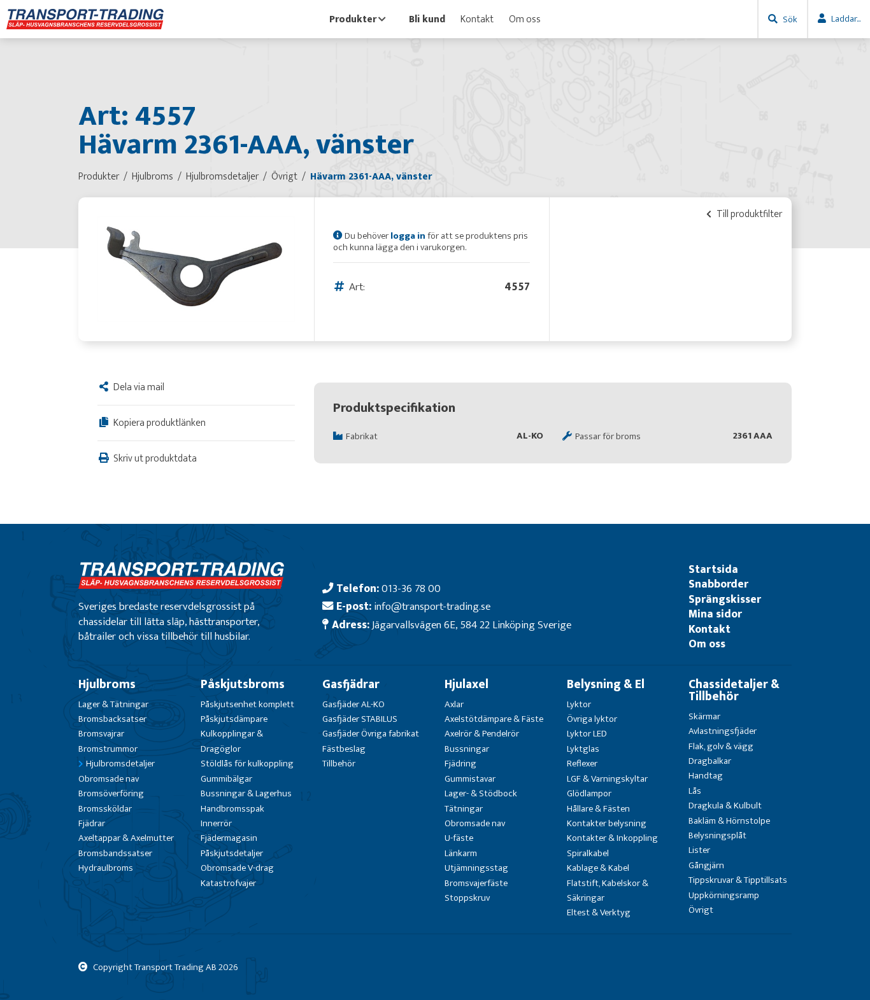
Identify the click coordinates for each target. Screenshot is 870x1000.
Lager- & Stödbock (481, 793)
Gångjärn (706, 865)
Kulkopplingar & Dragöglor (232, 741)
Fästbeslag (344, 749)
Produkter (352, 19)
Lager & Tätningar (113, 704)
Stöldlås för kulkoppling (247, 763)
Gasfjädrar (351, 684)
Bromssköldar (105, 809)
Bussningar (467, 749)
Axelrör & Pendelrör (482, 734)
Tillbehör (338, 763)
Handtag (705, 776)
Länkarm (461, 853)
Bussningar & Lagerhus (246, 793)
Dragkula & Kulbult (725, 805)
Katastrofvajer (228, 883)
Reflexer (582, 763)
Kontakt (477, 19)
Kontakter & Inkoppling (612, 838)
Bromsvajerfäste (476, 883)
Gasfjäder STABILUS (359, 719)
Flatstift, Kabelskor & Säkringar (607, 890)
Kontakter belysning (606, 823)
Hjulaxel (466, 684)
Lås (694, 791)
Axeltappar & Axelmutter (126, 838)
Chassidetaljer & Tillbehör (734, 690)
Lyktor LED (587, 734)
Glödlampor (589, 793)
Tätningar (464, 809)
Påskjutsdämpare (234, 719)
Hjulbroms (107, 684)
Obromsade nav (108, 779)
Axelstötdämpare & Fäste (494, 719)
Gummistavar (470, 779)
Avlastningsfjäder (722, 731)
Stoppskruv (467, 898)
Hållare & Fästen (598, 809)
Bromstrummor (108, 749)
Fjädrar (91, 823)
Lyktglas (583, 749)
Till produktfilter (748, 214)
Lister (699, 850)
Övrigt (700, 910)
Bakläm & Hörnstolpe (729, 821)
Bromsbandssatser (115, 853)
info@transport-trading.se (432, 606)
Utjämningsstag (476, 868)
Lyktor (579, 704)
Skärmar (704, 716)
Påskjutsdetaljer (232, 853)
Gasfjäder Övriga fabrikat (370, 734)
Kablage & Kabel (598, 868)
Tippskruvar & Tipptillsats (737, 880)
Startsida (713, 569)
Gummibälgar (226, 779)
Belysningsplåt (717, 835)
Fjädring (460, 763)
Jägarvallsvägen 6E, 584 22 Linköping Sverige (471, 625)
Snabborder (718, 584)
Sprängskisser (724, 599)
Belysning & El (606, 684)
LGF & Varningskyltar (607, 779)
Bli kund (427, 19)
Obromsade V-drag (237, 868)
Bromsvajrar (101, 734)
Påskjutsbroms (243, 684)
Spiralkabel (588, 853)
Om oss (525, 19)
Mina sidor (715, 614)
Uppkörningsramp (723, 895)
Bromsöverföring (111, 793)
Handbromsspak (232, 809)
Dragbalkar (709, 761)
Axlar (454, 704)
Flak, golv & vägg (720, 746)
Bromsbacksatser (112, 719)
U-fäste (459, 838)
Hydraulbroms (105, 868)
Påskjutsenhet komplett (247, 704)
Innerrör (216, 823)
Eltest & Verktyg (599, 912)
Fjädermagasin (229, 838)
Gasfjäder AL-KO (353, 704)
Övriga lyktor (592, 719)
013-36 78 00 (411, 588)
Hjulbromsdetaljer (120, 763)
